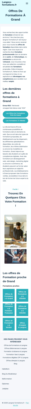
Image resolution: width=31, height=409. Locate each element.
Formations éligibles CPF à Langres (15, 357)
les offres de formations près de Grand (15, 114)
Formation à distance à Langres (15, 351)
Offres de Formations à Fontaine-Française (8, 308)
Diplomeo (5, 384)
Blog (15, 364)
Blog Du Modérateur (9, 374)
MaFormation (7, 379)
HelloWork (5, 369)
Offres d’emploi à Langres (22, 325)
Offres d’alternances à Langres (15, 348)
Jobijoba (5, 389)
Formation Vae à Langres (15, 354)
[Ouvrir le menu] (27, 3)
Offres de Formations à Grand (8, 296)
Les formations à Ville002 (15, 121)
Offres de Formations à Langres (15, 345)
